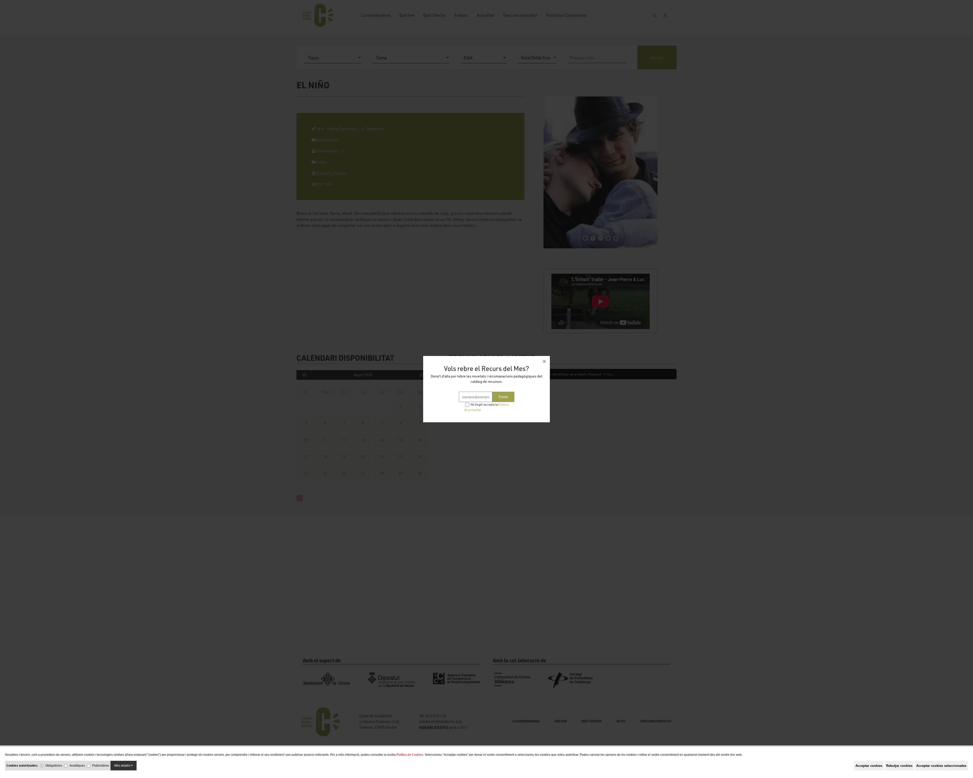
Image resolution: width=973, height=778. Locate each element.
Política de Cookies (410, 754)
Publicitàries (100, 765)
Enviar (503, 397)
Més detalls (122, 765)
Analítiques (77, 765)
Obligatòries (53, 765)
